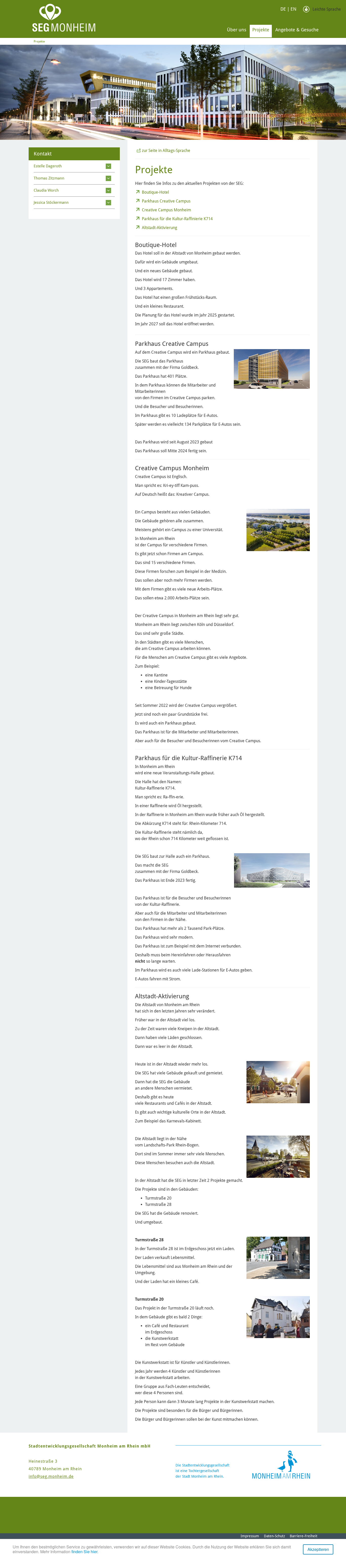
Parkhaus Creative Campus (166, 201)
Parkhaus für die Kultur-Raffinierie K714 (177, 218)
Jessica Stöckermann (51, 202)
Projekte (260, 29)
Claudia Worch (46, 190)
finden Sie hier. (84, 1551)
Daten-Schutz (274, 1536)
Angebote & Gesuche (297, 29)
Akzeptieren (318, 1549)
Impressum (250, 1536)
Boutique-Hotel (155, 192)
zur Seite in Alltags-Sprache (166, 150)
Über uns (236, 29)
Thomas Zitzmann (49, 178)
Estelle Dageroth (48, 166)
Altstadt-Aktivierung (159, 227)
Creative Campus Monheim (166, 210)
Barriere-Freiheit (303, 1536)
